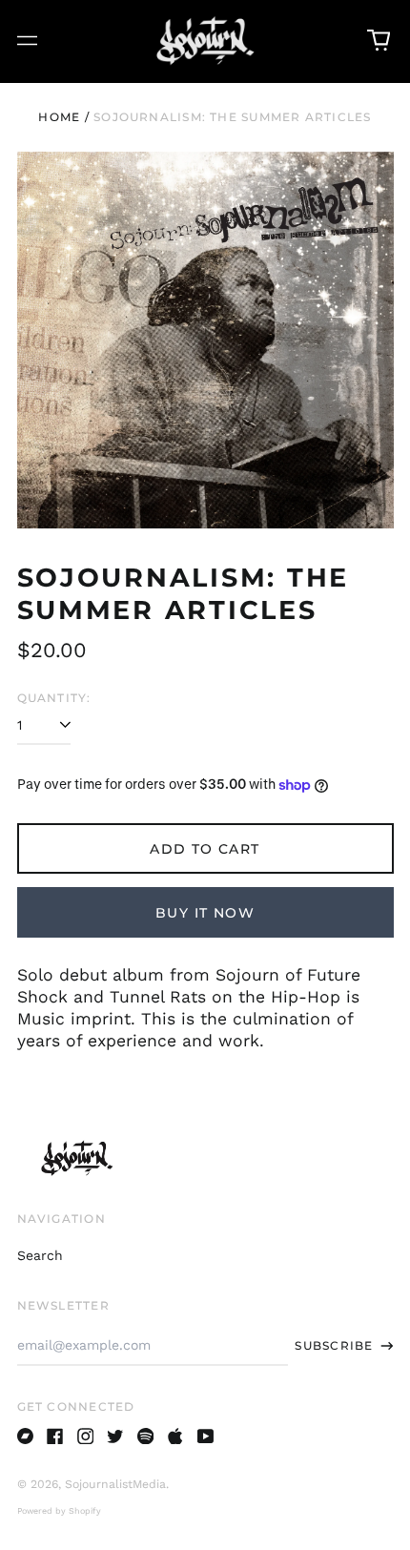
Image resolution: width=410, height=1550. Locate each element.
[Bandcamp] (25, 1436)
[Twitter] (115, 1436)
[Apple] (175, 1436)
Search (40, 1255)
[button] (378, 41)
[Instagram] (85, 1436)
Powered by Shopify (59, 1511)
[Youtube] (206, 1436)
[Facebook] (55, 1436)
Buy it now (205, 912)
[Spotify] (145, 1436)
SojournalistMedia (115, 1484)
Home (59, 117)
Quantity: (54, 698)
